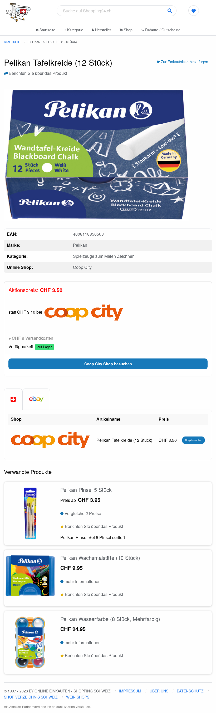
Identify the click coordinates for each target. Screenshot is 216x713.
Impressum (130, 690)
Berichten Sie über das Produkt (37, 73)
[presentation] (36, 399)
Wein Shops (77, 697)
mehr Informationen (82, 581)
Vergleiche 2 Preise (82, 513)
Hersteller (102, 29)
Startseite (46, 29)
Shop (127, 29)
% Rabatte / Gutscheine (160, 29)
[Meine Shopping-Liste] (193, 10)
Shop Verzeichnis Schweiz (31, 697)
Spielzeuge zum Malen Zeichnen (104, 256)
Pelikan (80, 245)
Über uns (159, 690)
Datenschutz (190, 690)
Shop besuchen (193, 440)
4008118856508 (88, 234)
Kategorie (74, 29)
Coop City (82, 267)
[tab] (13, 399)
